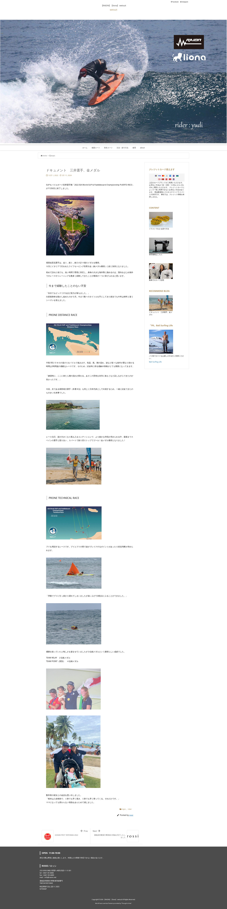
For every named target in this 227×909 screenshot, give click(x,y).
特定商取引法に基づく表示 (49, 886)
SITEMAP (43, 889)
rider (130, 809)
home (45, 156)
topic (53, 156)
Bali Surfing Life (155, 362)
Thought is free (126, 903)
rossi (131, 815)
